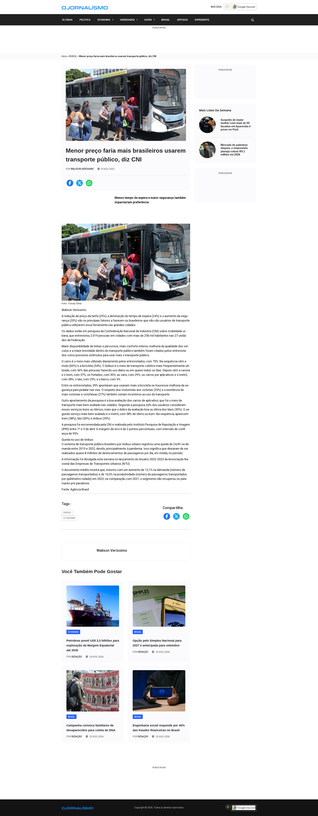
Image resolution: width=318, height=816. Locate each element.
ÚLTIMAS (67, 19)
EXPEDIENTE (202, 19)
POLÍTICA (85, 19)
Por (74, 656)
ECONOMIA (104, 19)
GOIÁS (148, 19)
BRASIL (165, 19)
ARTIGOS (182, 19)
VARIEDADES (127, 19)
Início (64, 56)
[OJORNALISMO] (85, 6)
